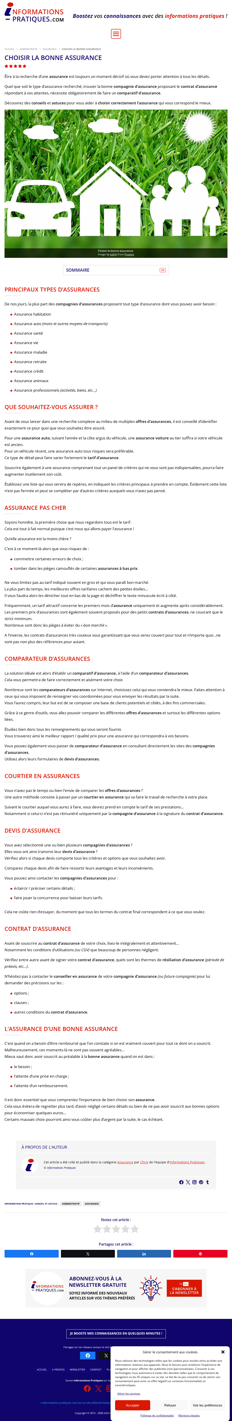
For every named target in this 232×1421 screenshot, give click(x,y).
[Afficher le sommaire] (163, 270)
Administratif (71, 1203)
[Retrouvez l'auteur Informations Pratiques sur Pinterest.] (201, 1182)
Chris (144, 1162)
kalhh (113, 254)
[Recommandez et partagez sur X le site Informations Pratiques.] (106, 1356)
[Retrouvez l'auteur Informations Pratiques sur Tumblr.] (207, 1182)
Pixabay (129, 254)
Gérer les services (128, 1393)
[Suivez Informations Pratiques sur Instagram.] (109, 1388)
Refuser (170, 1405)
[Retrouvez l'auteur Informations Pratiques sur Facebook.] (181, 1182)
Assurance (125, 1162)
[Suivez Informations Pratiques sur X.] (98, 1388)
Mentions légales (189, 1415)
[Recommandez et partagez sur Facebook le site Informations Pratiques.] (87, 1356)
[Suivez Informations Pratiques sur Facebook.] (87, 1388)
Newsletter (77, 1369)
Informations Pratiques (187, 1162)
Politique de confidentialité (157, 1415)
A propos (58, 1369)
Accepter (132, 1405)
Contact (96, 1369)
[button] (223, 1352)
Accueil (42, 1369)
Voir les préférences (207, 1405)
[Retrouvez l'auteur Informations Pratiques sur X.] (188, 1182)
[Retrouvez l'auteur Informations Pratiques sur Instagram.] (194, 1182)
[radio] (97, 1230)
